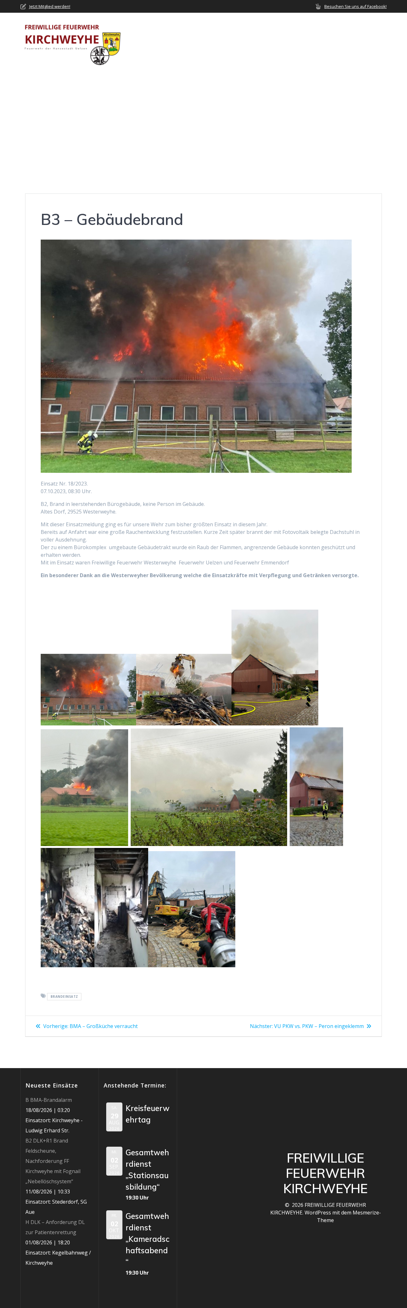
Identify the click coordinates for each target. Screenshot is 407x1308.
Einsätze (247, 34)
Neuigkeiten (210, 34)
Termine (279, 34)
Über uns (167, 34)
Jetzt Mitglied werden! (49, 6)
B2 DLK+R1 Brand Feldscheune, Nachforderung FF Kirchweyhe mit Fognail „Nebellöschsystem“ (52, 1161)
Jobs (348, 34)
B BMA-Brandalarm (48, 1099)
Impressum (146, 49)
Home (139, 34)
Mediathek (313, 34)
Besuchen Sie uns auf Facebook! (355, 6)
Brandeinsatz (64, 996)
